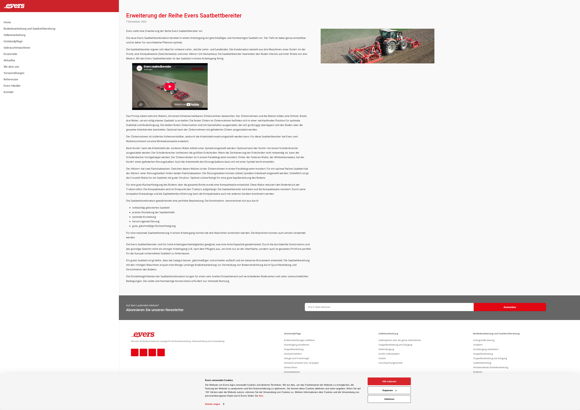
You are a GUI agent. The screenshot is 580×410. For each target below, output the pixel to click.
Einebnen (477, 371)
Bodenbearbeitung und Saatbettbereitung (29, 28)
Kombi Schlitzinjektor (389, 353)
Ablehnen (389, 399)
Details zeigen (212, 404)
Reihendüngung (386, 349)
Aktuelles (9, 60)
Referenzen (11, 79)
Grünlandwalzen (292, 371)
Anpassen (387, 390)
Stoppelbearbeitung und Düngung (395, 344)
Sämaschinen (290, 367)
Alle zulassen (389, 381)
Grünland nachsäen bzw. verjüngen (301, 362)
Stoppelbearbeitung (294, 349)
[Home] (59, 6)
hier (261, 395)
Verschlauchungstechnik (390, 362)
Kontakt (9, 92)
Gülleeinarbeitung (14, 35)
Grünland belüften (293, 353)
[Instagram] (143, 352)
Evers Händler (12, 85)
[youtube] (152, 352)
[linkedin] (161, 352)
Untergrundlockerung (483, 340)
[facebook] (135, 352)
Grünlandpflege (13, 41)
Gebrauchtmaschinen (17, 47)
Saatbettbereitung (482, 362)
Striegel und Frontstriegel (296, 358)
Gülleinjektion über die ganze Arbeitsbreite (400, 340)
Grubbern (478, 344)
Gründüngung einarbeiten (296, 344)
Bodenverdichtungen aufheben (299, 340)
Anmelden (510, 307)
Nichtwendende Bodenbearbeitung (490, 367)
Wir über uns (11, 66)
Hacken (382, 358)
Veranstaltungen (14, 73)
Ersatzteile (10, 54)
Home (7, 22)
